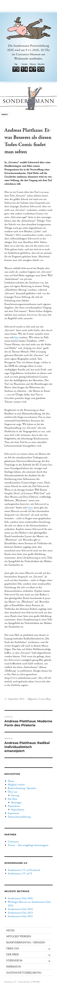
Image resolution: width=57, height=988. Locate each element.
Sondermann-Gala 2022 (20, 916)
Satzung (15, 795)
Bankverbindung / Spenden (22, 788)
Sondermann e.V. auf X (20, 873)
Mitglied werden (16, 784)
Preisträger (16, 802)
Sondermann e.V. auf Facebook (24, 870)
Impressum (13, 813)
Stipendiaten (17, 809)
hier (16, 337)
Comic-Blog (44, 698)
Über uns (12, 792)
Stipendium (14, 806)
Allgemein (32, 698)
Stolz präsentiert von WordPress (29, 982)
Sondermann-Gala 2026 (20, 898)
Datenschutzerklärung (19, 817)
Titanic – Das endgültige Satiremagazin (28, 845)
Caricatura (13, 841)
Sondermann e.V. (10, 982)
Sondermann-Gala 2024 (20, 909)
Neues (11, 781)
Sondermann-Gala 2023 (20, 912)
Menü (5, 114)
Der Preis (12, 799)
